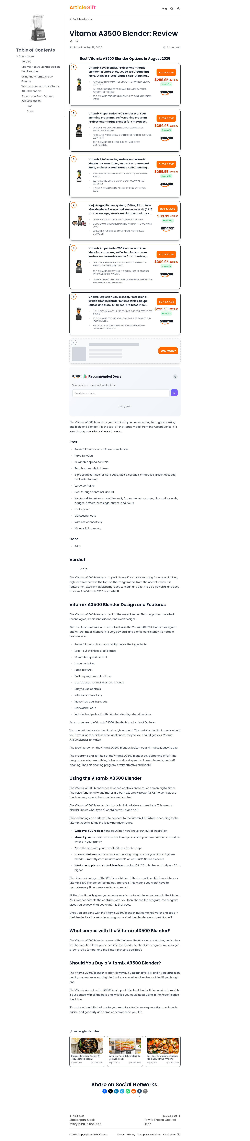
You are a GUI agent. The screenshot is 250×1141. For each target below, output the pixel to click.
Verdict (26, 61)
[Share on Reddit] (133, 1091)
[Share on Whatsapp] (128, 1091)
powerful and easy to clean (103, 431)
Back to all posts (82, 19)
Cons (30, 111)
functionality (91, 792)
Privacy (131, 1134)
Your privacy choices (149, 1134)
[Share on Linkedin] (116, 1091)
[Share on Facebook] (104, 1091)
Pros (29, 106)
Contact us (169, 1134)
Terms (120, 1134)
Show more (26, 56)
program (81, 755)
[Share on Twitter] (110, 1091)
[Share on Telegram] (122, 1091)
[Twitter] (179, 1134)
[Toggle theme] (175, 376)
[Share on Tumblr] (139, 1091)
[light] (179, 8)
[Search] (172, 8)
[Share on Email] (145, 1091)
